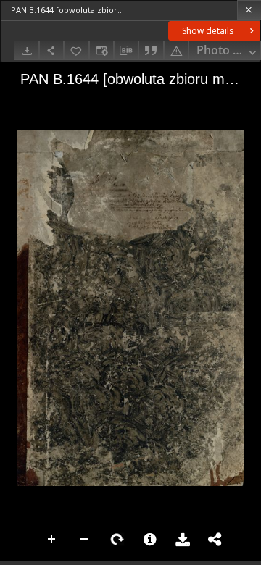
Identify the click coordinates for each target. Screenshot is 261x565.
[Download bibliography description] (126, 51)
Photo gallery (228, 50)
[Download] (26, 50)
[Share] (51, 50)
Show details (207, 31)
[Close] (249, 10)
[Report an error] (176, 50)
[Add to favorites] (76, 50)
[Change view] (101, 50)
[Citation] (150, 50)
